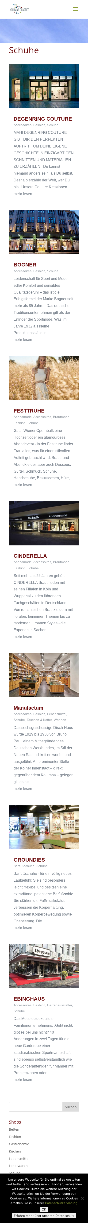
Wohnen (60, 720)
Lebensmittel (56, 714)
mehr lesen (23, 194)
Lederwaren (18, 1165)
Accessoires (22, 125)
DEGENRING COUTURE (43, 119)
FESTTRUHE (29, 411)
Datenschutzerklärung (61, 1203)
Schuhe (52, 125)
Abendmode (23, 417)
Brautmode (61, 417)
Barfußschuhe (24, 866)
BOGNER (25, 265)
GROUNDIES (29, 860)
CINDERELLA (30, 556)
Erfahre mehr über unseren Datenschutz (44, 1216)
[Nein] (82, 1198)
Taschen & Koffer (39, 720)
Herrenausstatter (59, 1005)
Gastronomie (19, 1144)
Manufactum (28, 708)
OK (44, 1209)
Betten (14, 1129)
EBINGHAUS (29, 999)
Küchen (15, 1151)
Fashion (39, 125)
